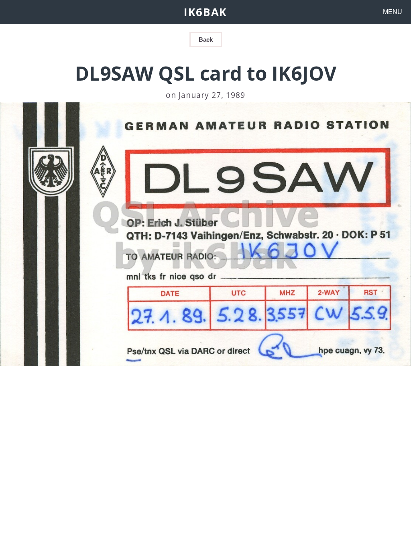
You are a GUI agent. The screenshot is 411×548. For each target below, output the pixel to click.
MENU (392, 11)
